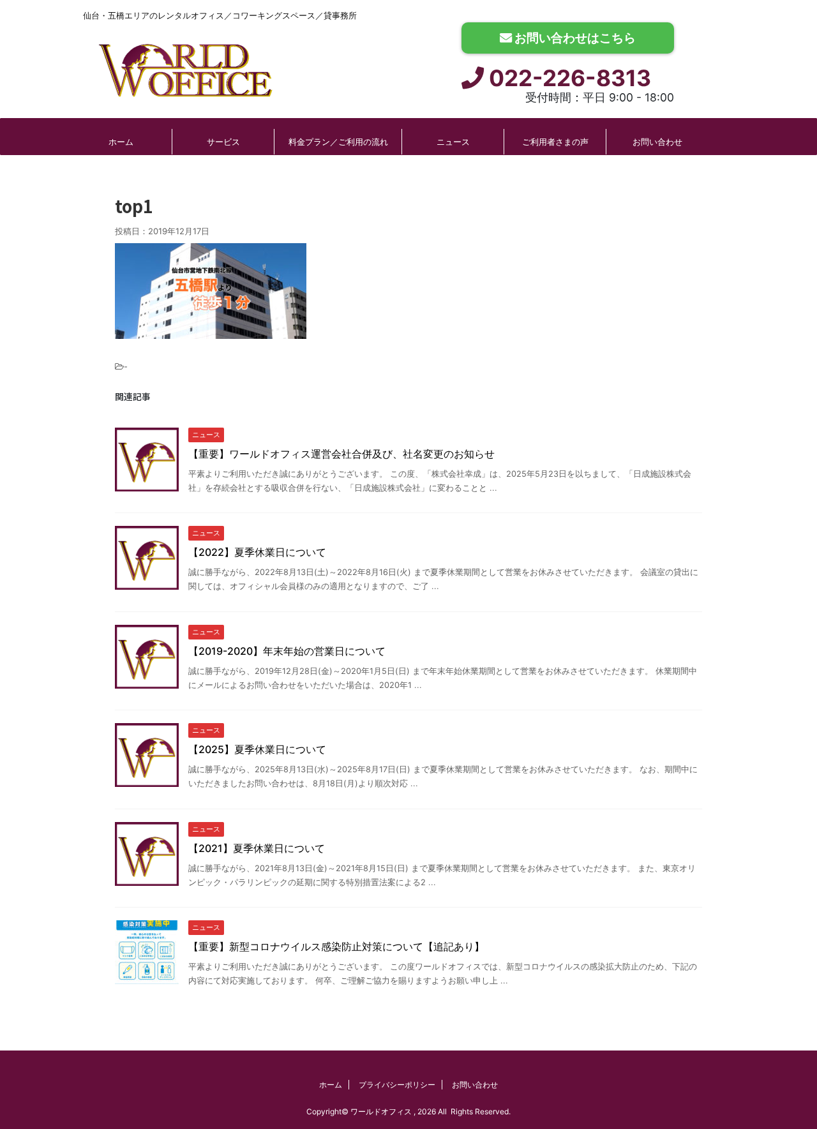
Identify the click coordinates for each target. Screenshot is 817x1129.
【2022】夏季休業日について (257, 552)
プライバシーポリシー (397, 1084)
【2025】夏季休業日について (257, 749)
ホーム (121, 142)
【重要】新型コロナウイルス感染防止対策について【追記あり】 (336, 946)
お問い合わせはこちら (574, 37)
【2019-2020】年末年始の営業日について (287, 651)
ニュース (453, 142)
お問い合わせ (657, 142)
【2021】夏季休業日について (256, 848)
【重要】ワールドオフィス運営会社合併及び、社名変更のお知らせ (341, 453)
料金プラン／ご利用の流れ (338, 142)
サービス (223, 142)
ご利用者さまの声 (555, 142)
